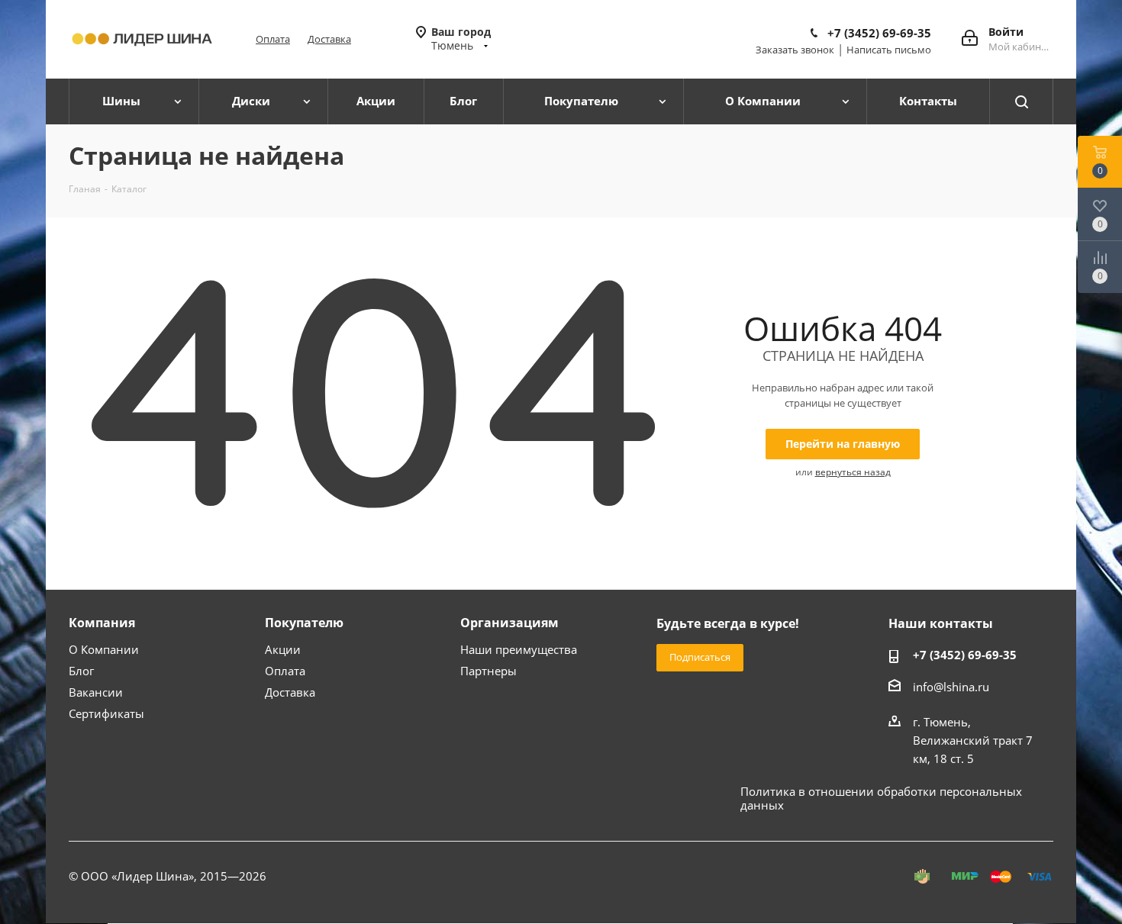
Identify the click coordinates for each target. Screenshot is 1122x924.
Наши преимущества (518, 649)
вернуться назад (853, 471)
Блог (81, 670)
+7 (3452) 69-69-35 (879, 32)
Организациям (509, 622)
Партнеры (488, 670)
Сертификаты (106, 713)
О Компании (104, 649)
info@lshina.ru (951, 686)
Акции (283, 649)
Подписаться (699, 657)
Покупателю (304, 622)
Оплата (273, 39)
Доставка (329, 39)
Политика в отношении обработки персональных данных (881, 798)
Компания (102, 622)
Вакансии (96, 692)
